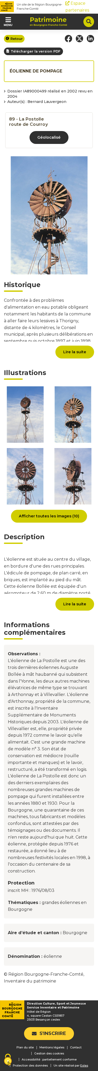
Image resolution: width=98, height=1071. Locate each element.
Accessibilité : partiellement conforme (49, 1059)
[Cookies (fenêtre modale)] (8, 1060)
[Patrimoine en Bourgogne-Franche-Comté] (48, 21)
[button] (68, 38)
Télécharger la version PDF (35, 51)
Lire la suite (74, 352)
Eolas (84, 1065)
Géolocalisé (49, 137)
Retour (16, 39)
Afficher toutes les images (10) (49, 516)
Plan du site (25, 1047)
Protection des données (30, 1065)
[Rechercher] (88, 21)
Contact (76, 1047)
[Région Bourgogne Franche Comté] (7, 6)
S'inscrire (52, 1033)
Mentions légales (51, 1047)
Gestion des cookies (49, 1053)
